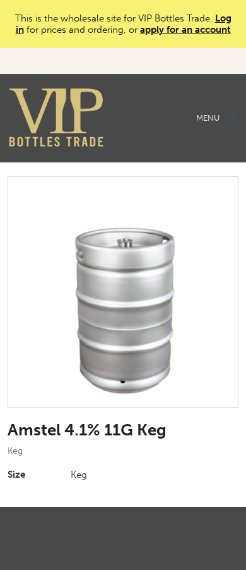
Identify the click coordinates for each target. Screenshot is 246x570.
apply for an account (185, 29)
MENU (208, 118)
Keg (15, 451)
